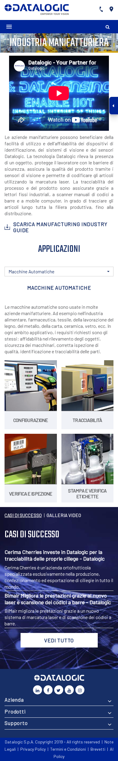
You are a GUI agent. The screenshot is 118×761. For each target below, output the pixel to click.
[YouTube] (69, 689)
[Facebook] (48, 689)
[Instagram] (79, 689)
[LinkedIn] (37, 689)
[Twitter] (58, 689)
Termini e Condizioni (68, 749)
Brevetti (97, 749)
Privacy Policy (33, 749)
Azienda (14, 700)
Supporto (16, 723)
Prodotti (15, 711)
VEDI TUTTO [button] (59, 640)
